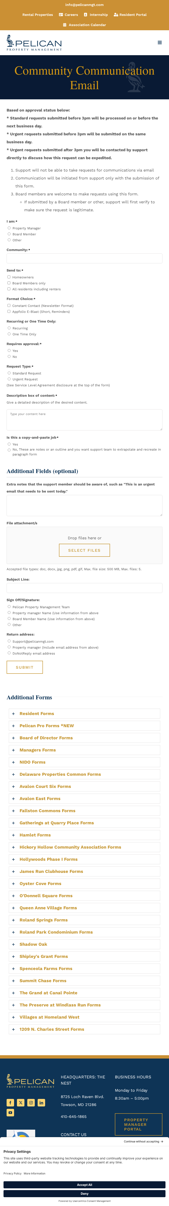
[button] (84, 713)
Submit (25, 667)
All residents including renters (36, 289)
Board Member (24, 234)
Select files (84, 550)
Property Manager (27, 228)
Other (17, 240)
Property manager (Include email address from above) (55, 647)
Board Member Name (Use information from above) (54, 619)
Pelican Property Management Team (41, 607)
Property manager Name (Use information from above (56, 613)
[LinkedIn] (41, 1102)
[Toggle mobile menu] (160, 42)
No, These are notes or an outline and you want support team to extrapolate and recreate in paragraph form (87, 452)
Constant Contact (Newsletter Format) (42, 306)
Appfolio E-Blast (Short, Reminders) (41, 312)
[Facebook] (10, 1102)
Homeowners (23, 277)
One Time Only (24, 334)
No (15, 357)
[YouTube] (10, 1112)
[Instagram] (31, 1102)
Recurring (20, 328)
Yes (15, 351)
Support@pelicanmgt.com (33, 642)
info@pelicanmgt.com (84, 5)
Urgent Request (25, 379)
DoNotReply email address (34, 653)
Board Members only (29, 283)
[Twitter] (20, 1102)
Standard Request (27, 373)
